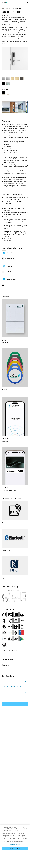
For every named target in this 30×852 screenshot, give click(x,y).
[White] (8, 93)
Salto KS (9, 266)
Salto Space (11, 253)
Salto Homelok (11, 279)
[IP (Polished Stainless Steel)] (8, 78)
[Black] (3, 93)
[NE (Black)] (3, 83)
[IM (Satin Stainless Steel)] (3, 78)
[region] (15, 838)
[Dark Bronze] (22, 78)
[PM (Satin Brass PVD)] (12, 78)
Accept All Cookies (15, 848)
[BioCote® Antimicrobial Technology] (8, 83)
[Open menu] (27, 2)
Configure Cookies (15, 844)
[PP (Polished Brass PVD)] (17, 78)
